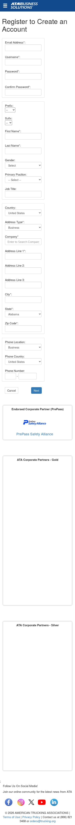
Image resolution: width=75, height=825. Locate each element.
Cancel (11, 390)
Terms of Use (11, 817)
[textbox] (23, 241)
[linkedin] (54, 802)
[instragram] (21, 802)
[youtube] (42, 802)
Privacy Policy (31, 817)
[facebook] (8, 802)
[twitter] (31, 802)
